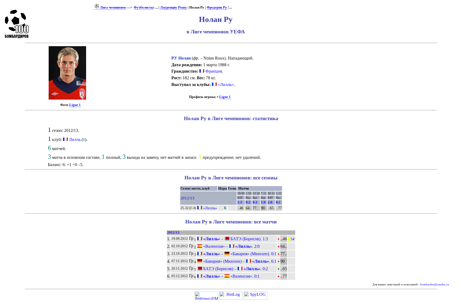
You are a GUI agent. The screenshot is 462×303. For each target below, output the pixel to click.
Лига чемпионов (112, 7)
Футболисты (143, 7)
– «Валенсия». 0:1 (231, 276)
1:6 (263, 202)
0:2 (248, 202)
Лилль (74, 139)
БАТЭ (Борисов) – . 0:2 (235, 268)
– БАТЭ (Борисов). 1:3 (235, 239)
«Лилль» (225, 84)
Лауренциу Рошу (173, 7)
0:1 (255, 202)
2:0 (270, 202)
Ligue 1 (75, 105)
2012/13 (187, 198)
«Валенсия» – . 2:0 (231, 246)
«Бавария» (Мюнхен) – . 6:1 (239, 261)
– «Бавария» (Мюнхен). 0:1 (239, 253)
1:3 (239, 202)
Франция (213, 71)
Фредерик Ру (217, 7)
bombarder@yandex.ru (434, 284)
